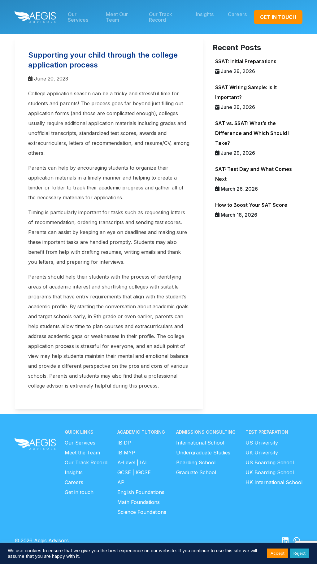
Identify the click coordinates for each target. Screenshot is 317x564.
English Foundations (140, 492)
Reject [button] (299, 553)
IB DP (124, 443)
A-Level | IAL (132, 462)
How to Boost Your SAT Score (251, 205)
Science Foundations (141, 512)
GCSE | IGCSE (134, 472)
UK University (261, 452)
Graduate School (196, 472)
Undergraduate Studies (203, 452)
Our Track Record (86, 462)
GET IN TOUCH (278, 17)
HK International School (273, 482)
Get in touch (79, 492)
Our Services (80, 443)
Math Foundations (138, 502)
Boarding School (195, 462)
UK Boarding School (269, 472)
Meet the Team (82, 452)
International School (200, 443)
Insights (74, 472)
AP (120, 482)
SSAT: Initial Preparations (245, 61)
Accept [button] (277, 553)
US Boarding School (269, 462)
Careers (74, 482)
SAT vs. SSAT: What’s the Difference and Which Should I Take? (252, 133)
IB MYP (126, 452)
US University (261, 443)
